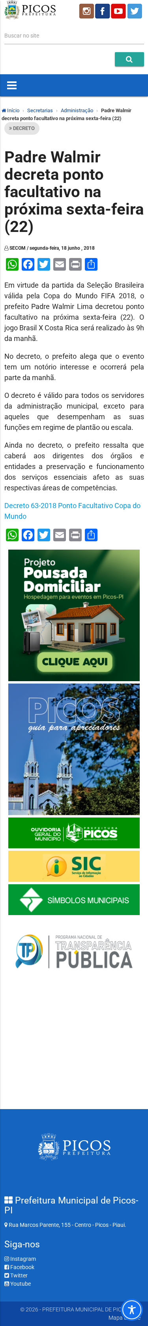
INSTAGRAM (86, 11)
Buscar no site (21, 35)
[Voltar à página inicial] (30, 17)
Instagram (22, 1259)
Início (12, 110)
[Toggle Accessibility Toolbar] (132, 1310)
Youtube (20, 1284)
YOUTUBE (119, 11)
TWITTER (135, 11)
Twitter (18, 1275)
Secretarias (40, 110)
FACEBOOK (102, 11)
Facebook (21, 1267)
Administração (77, 110)
